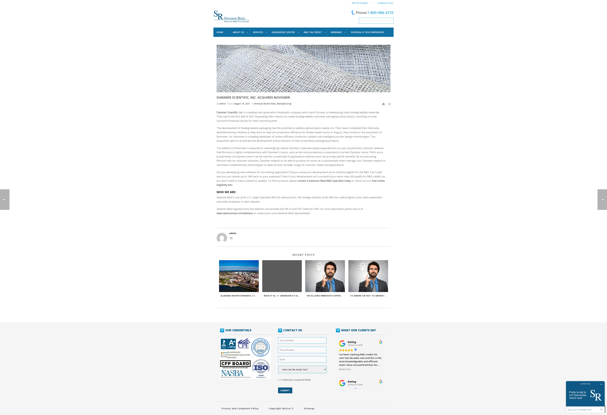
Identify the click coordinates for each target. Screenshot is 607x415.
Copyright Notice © (281, 408)
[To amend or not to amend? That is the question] (368, 276)
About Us (238, 32)
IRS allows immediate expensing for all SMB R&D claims (326, 295)
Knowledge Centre (283, 32)
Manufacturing (284, 103)
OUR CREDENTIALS (238, 330)
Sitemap (309, 408)
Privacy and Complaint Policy (240, 408)
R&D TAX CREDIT (313, 32)
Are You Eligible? (360, 3)
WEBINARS (336, 32)
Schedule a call (386, 3)
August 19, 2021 (242, 103)
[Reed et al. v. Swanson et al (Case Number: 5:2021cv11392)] (282, 276)
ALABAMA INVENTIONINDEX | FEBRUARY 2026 (240, 295)
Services (258, 32)
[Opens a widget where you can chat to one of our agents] (585, 397)
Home (220, 32)
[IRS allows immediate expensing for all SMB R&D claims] (325, 276)
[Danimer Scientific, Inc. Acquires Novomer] (303, 68)
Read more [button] (345, 369)
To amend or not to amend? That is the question (369, 295)
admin (222, 103)
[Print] (383, 103)
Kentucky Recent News (265, 103)
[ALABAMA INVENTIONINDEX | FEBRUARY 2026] (239, 276)
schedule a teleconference (367, 32)
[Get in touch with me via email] (231, 238)
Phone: (375, 12)
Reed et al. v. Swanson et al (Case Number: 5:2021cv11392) (283, 295)
